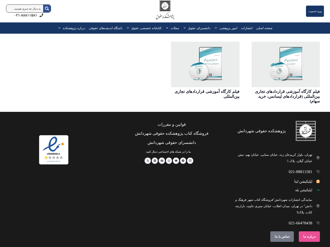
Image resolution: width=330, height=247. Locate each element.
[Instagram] (190, 161)
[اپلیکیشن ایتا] (316, 181)
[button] (216, 28)
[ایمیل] (176, 161)
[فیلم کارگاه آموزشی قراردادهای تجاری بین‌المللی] (205, 64)
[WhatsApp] (169, 161)
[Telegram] (183, 161)
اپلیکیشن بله (303, 190)
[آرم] (165, 12)
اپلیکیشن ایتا (303, 181)
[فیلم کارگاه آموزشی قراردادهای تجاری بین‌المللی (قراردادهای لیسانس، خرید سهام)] (286, 64)
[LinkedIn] (155, 161)
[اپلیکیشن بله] (316, 190)
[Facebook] (162, 161)
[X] (148, 161)
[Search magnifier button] (47, 8)
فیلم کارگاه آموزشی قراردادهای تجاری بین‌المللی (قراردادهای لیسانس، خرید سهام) (287, 96)
